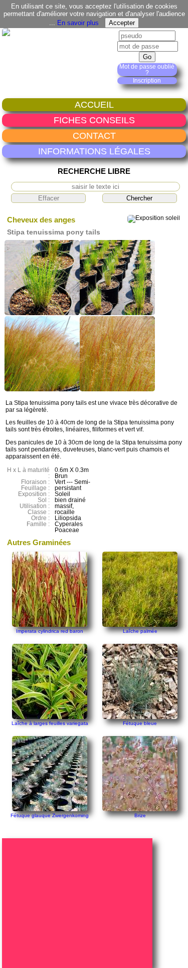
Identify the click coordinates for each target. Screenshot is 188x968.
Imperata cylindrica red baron (49, 631)
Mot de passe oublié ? (146, 70)
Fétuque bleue (140, 723)
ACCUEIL (94, 104)
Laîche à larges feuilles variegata (50, 723)
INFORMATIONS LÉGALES (94, 151)
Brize (140, 815)
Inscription (147, 81)
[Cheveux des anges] (42, 313)
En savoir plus (78, 23)
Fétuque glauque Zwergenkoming (50, 815)
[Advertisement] (79, 902)
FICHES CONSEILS (94, 120)
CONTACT (94, 135)
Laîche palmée (140, 631)
